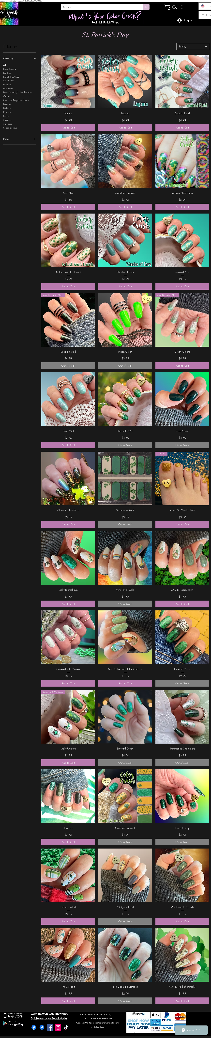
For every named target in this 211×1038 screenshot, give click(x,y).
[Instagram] (58, 1027)
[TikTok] (66, 1027)
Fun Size (7, 72)
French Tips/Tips (11, 76)
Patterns (7, 104)
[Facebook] (34, 1027)
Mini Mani (8, 88)
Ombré (6, 96)
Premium (7, 112)
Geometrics (8, 80)
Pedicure (7, 108)
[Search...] (146, 7)
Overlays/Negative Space (16, 100)
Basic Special (9, 68)
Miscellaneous (10, 127)
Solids (6, 115)
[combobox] (192, 46)
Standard (7, 123)
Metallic (7, 84)
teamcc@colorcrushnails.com (104, 1022)
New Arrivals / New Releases (17, 92)
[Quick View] (68, 81)
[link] (175, 7)
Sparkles (7, 119)
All (4, 64)
